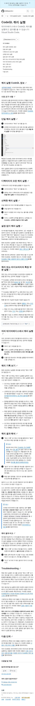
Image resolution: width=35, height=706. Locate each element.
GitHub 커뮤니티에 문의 (10, 682)
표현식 (21, 311)
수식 (13, 311)
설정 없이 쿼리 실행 (10, 226)
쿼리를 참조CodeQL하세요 (19, 462)
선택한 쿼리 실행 (9, 200)
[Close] (29, 3)
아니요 (13, 670)
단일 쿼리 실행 (8, 119)
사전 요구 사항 (7, 97)
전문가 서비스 (16, 699)
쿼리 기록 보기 (24, 249)
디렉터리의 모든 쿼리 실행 (14, 181)
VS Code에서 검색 (15, 16)
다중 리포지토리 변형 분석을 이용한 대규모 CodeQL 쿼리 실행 (17, 653)
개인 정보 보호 (26, 697)
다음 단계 (6, 636)
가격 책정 (8, 699)
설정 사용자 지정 (26, 605)
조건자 (28, 282)
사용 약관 (17, 697)
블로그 (23, 699)
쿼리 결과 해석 (8, 433)
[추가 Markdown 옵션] (17, 39)
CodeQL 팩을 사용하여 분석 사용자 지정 (14, 259)
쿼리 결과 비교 (7, 533)
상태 (2, 699)
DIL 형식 (16, 449)
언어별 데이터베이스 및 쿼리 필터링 (16, 396)
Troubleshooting (10, 568)
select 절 (17, 282)
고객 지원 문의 (7, 684)
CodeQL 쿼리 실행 (28, 16)
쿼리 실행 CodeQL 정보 (12, 83)
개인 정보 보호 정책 (6, 674)
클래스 (24, 303)
